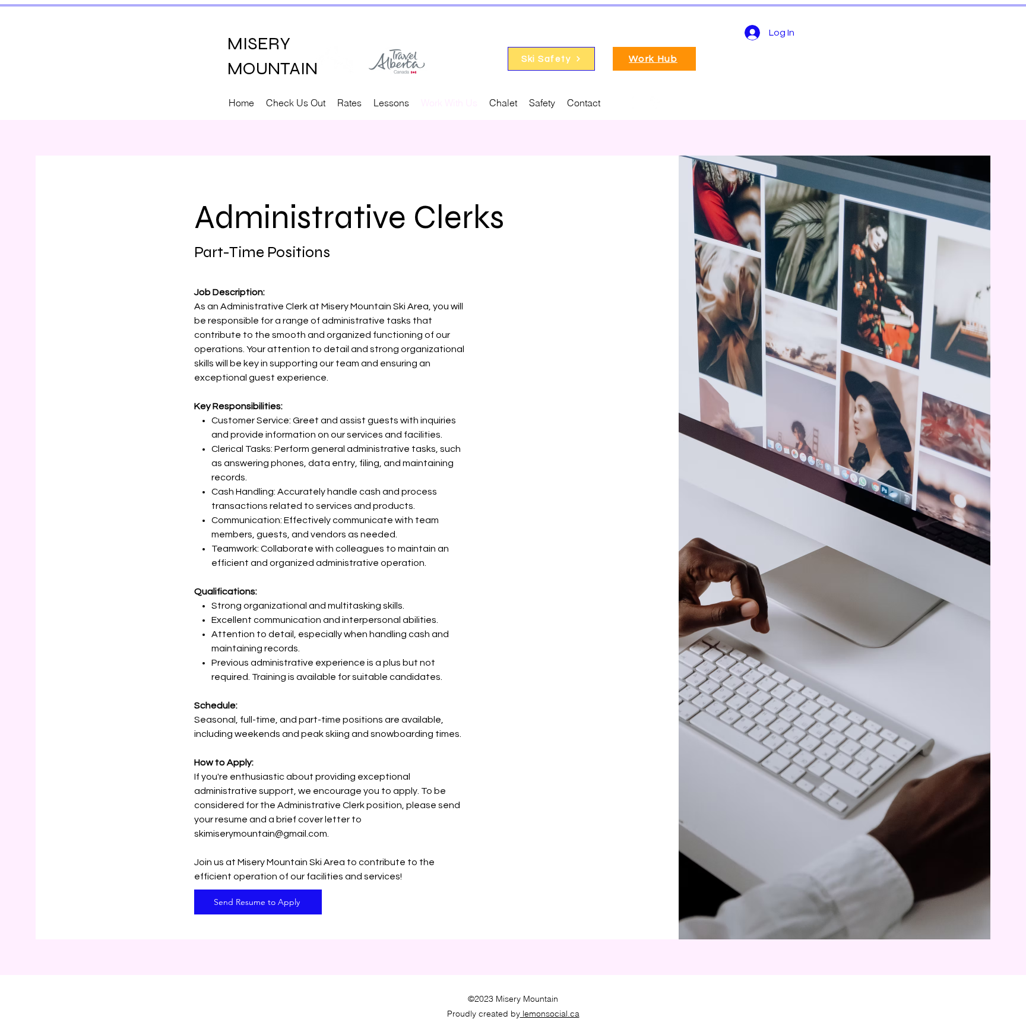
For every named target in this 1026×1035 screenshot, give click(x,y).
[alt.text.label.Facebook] (656, 103)
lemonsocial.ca (550, 1013)
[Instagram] (638, 103)
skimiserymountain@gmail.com (260, 833)
